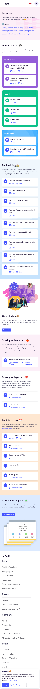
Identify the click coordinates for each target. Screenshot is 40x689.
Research (6, 600)
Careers (5, 629)
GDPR (4, 667)
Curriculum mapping (21, 34)
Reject (12, 685)
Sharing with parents (26, 31)
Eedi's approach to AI (11, 609)
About (4, 621)
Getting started (7, 28)
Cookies (5, 663)
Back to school (7, 34)
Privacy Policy (8, 654)
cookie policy (13, 680)
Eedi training (18, 28)
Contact (5, 650)
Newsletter (7, 625)
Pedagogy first (8, 571)
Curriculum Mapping (11, 584)
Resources (6, 580)
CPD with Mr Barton (11, 634)
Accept (6, 685)
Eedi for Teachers (9, 567)
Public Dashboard (10, 605)
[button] (30, 3)
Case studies (29, 28)
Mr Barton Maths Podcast (13, 638)
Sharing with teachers (9, 31)
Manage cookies (20, 685)
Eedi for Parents (9, 589)
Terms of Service (9, 658)
